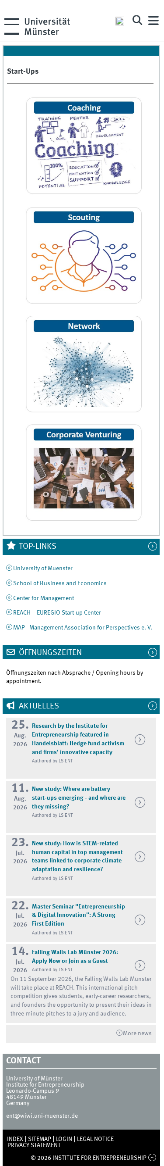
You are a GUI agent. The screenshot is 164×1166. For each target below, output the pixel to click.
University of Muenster (43, 568)
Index (15, 1139)
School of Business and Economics (60, 583)
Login (64, 1139)
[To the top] (152, 1158)
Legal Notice (95, 1139)
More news (137, 1033)
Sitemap (39, 1139)
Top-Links (36, 547)
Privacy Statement (34, 1145)
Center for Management (43, 598)
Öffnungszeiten (49, 653)
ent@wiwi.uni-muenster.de (42, 1116)
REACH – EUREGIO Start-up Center (57, 613)
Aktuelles (38, 706)
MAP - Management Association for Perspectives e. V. (82, 628)
